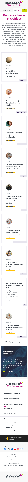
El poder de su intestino (13, 423)
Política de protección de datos (13, 459)
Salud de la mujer (21, 112)
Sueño (23, 210)
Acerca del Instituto (10, 413)
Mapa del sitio (13, 461)
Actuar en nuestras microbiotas (13, 404)
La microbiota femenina (13, 431)
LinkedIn (12, 449)
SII (24, 304)
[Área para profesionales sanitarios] (24, 10)
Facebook (5, 449)
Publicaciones (6, 10)
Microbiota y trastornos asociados (11, 399)
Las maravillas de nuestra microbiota (13, 426)
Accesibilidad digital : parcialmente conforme (13, 465)
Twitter (9, 449)
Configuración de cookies (13, 463)
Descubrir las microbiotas (12, 393)
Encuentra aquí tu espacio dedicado (16, 438)
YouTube (15, 449)
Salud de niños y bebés (19, 242)
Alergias (23, 176)
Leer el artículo (10, 76)
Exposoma (22, 80)
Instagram (18, 449)
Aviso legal (13, 454)
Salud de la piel (21, 144)
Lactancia (23, 273)
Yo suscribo (9, 371)
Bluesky (21, 449)
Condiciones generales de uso (13, 456)
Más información (10, 301)
